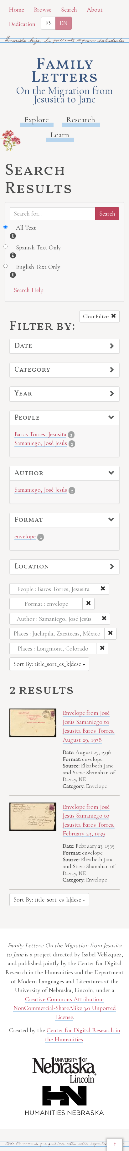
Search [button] (69, 9)
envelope (25, 536)
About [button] (95, 9)
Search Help (29, 290)
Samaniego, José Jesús (40, 443)
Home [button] (16, 9)
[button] (64, 346)
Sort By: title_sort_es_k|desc (48, 664)
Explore (36, 119)
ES (48, 23)
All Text (26, 228)
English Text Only (38, 267)
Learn (59, 134)
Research (80, 119)
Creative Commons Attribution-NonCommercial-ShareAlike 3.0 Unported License (64, 1008)
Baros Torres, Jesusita (40, 434)
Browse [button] (42, 9)
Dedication (22, 24)
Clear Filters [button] (97, 316)
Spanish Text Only (38, 247)
